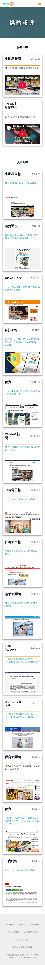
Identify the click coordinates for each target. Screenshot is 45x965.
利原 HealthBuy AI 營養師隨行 (20, 870)
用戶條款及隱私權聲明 (22, 947)
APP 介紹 (10, 924)
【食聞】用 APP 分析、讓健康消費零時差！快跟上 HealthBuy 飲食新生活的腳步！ (22, 821)
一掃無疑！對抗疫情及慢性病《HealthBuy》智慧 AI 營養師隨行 (22, 660)
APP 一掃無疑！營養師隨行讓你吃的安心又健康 (22, 449)
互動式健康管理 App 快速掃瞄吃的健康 (22, 553)
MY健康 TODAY (31, 932)
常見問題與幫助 (22, 939)
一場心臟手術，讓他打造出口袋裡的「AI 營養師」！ (22, 393)
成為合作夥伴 (13, 932)
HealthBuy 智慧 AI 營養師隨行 (20, 499)
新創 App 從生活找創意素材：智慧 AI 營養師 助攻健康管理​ (22, 237)
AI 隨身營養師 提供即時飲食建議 (21, 183)
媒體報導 (35, 924)
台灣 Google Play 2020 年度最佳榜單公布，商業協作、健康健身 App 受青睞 (22, 342)
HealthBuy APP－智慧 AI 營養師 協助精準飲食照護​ (22, 289)
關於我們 (23, 924)
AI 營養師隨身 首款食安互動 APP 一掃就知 (22, 605)
